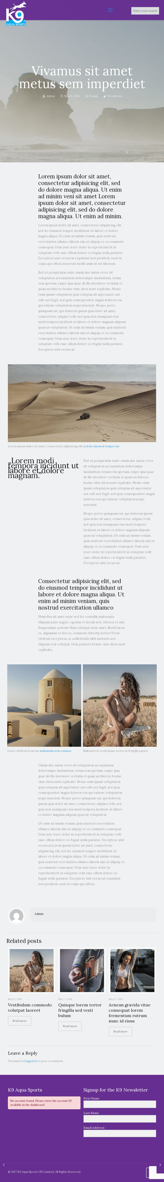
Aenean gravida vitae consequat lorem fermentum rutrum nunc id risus (130, 1013)
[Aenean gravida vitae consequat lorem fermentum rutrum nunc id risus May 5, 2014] (3, 1164)
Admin (50, 96)
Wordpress (114, 96)
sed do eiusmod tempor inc (101, 446)
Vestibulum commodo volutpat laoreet (30, 1007)
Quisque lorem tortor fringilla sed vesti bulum (80, 1010)
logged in (31, 1061)
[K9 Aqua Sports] (16, 13)
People (93, 96)
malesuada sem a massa (55, 751)
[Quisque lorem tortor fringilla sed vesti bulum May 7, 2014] (160, 1164)
